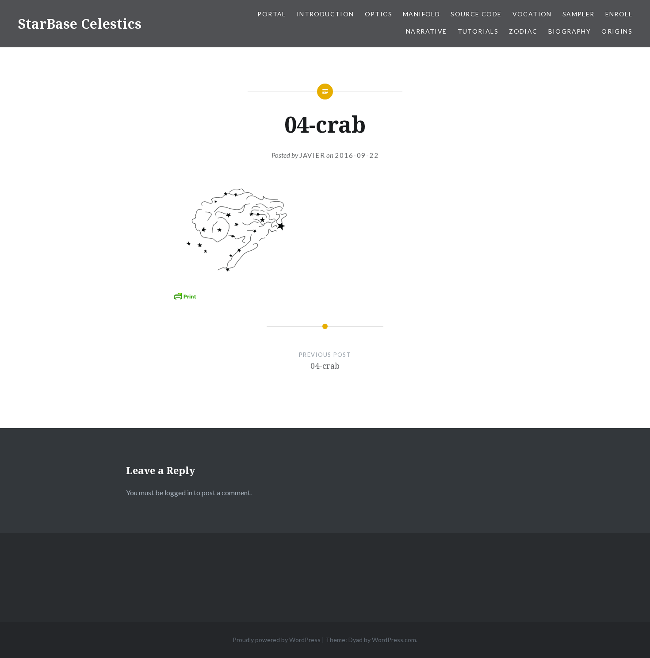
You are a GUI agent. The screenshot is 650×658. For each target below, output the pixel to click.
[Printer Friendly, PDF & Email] (184, 296)
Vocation (532, 14)
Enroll (618, 14)
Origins (616, 31)
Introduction (325, 14)
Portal (271, 14)
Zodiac (523, 31)
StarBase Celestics (79, 24)
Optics (378, 14)
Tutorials (478, 31)
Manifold (421, 14)
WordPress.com (394, 639)
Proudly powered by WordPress (277, 639)
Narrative (426, 31)
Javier (312, 155)
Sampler (578, 14)
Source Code (476, 14)
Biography (569, 31)
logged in (178, 492)
